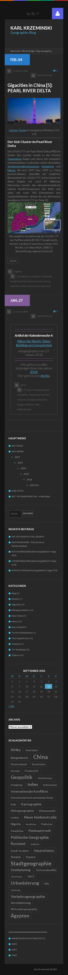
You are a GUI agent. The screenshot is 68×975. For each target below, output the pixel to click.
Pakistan (46, 824)
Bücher (15, 598)
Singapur (31, 857)
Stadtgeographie (31, 863)
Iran (13, 804)
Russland (18, 844)
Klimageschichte (20, 610)
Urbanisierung (25, 882)
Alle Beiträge (28, 51)
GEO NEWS (18, 451)
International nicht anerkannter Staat (32, 797)
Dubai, (47, 390)
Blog (14, 593)
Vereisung (15, 890)
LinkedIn (28, 13)
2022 (17, 457)
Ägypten (20, 915)
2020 (23, 468)
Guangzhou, (35, 276)
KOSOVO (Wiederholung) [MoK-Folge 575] (34, 570)
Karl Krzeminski (44, 75)
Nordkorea (31, 824)
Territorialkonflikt (46, 870)
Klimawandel (47, 810)
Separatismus (44, 850)
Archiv (45, 376)
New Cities (17, 615)
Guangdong (15, 158)
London (15, 817)
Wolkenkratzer (24, 409)
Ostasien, (21, 399)
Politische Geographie (30, 837)
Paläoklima (17, 831)
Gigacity (18, 271)
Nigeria (16, 824)
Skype (33, 13)
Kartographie (31, 804)
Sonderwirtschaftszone (39, 286)
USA (46, 883)
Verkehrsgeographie (28, 896)
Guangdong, (22, 276)
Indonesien (50, 784)
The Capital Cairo (21, 638)
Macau (11, 170)
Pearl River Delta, (18, 286)
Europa (15, 770)
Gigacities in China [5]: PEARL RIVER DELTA (30, 87)
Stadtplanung (21, 870)
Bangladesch (19, 757)
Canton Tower (17, 130)
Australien (32, 750)
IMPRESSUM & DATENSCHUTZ (28, 938)
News (23, 385)
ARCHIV (34, 485)
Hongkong (48, 166)
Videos (15, 655)
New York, (45, 394)
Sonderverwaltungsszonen (23, 166)
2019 (26, 473)
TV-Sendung (18, 649)
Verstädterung (21, 902)
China (40, 757)
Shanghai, (31, 399)
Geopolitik (21, 777)
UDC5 (31, 876)
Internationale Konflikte (29, 791)
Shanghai (16, 857)
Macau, (47, 281)
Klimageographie (22, 810)
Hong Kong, (46, 276)
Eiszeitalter (39, 764)
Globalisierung (45, 778)
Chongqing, (37, 390)
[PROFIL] (57, 13)
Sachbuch (34, 844)
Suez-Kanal (17, 627)
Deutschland (19, 764)
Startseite (15, 51)
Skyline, (30, 404)
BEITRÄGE (17, 445)
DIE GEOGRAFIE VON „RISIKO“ (28, 536)
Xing (38, 13)
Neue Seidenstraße (40, 817)
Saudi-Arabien (20, 850)
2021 (20, 462)
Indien (32, 784)
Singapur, (21, 404)
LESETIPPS (17, 490)
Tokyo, (38, 404)
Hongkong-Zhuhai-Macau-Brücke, (27, 281)
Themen (16, 643)
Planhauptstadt (39, 830)
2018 (33, 372)
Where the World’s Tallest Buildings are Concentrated (34, 343)
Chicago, (27, 390)
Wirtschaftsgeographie (24, 909)
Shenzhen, (42, 399)
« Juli (11, 706)
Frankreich (31, 770)
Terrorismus (16, 876)
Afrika (16, 750)
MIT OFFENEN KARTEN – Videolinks (31, 496)
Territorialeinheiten (22, 632)
